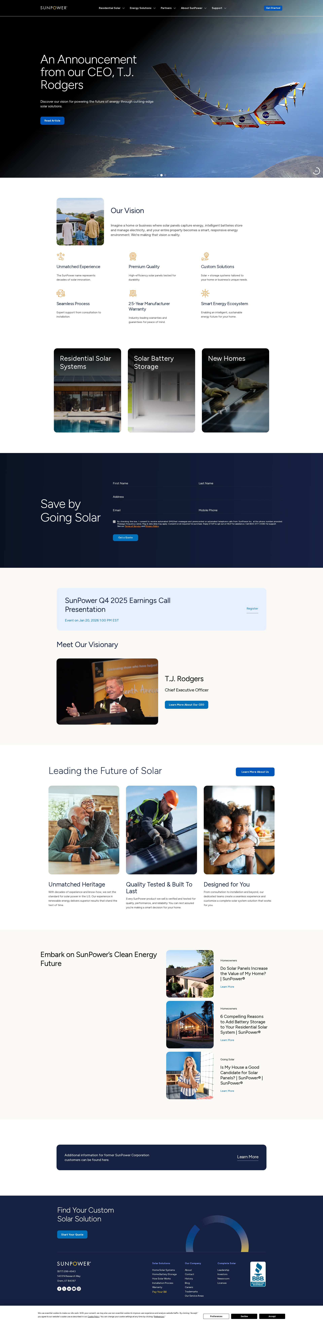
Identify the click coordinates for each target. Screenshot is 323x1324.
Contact (189, 1274)
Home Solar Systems (163, 1270)
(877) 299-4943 (66, 1271)
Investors (222, 1274)
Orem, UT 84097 (66, 1280)
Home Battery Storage (164, 1274)
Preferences (216, 1316)
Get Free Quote (54, 112)
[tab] (158, 175)
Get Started (273, 8)
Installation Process (162, 1283)
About (188, 1270)
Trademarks (191, 1291)
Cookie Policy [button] (93, 1316)
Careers (189, 1287)
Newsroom (223, 1278)
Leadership (223, 1270)
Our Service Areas (194, 1295)
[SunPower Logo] (53, 8)
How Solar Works (161, 1278)
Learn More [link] (247, 1156)
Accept (272, 1316)
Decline (244, 1316)
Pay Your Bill (159, 1291)
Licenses (222, 1283)
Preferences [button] (159, 1316)
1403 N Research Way (68, 1276)
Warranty (157, 1287)
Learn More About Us (255, 771)
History (189, 1278)
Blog (187, 1283)
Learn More (227, 986)
